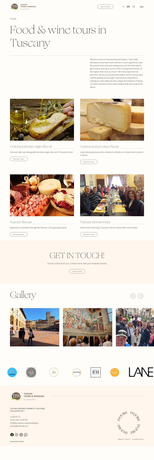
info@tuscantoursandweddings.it (24, 423)
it (123, 6)
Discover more (18, 159)
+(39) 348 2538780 (19, 419)
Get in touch (105, 6)
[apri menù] (141, 6)
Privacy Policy (124, 439)
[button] (133, 296)
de (133, 6)
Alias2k (21, 441)
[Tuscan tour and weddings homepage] (23, 6)
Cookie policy (138, 439)
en (128, 6)
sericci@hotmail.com (19, 426)
